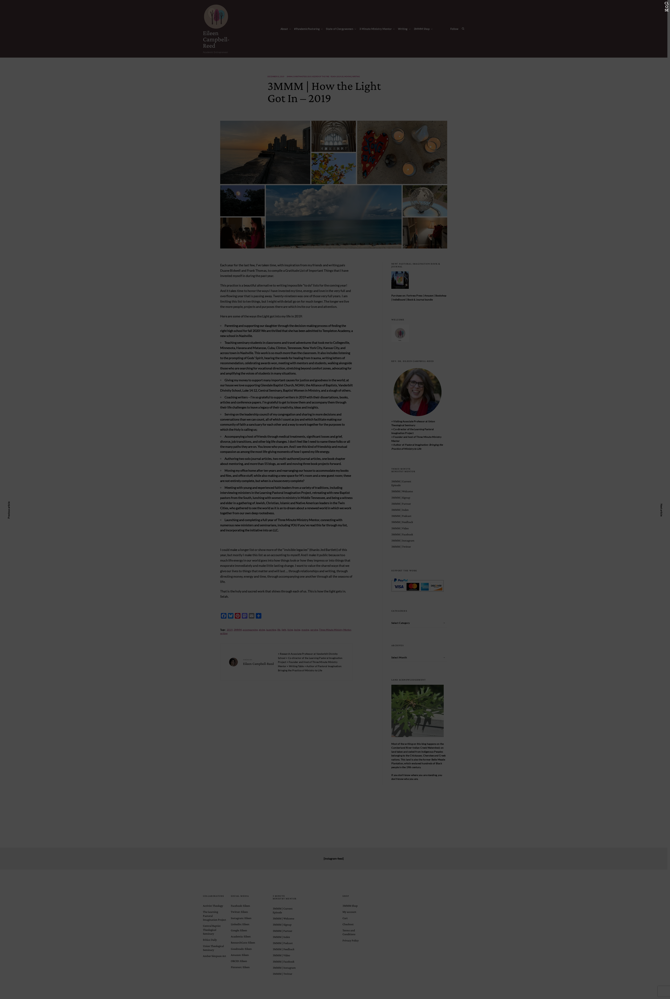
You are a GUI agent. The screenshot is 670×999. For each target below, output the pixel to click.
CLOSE (667, 3)
